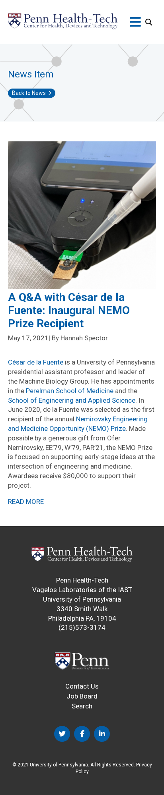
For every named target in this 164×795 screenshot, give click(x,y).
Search (82, 706)
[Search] (148, 22)
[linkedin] (102, 734)
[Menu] (135, 22)
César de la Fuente (35, 362)
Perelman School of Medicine (69, 391)
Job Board (82, 696)
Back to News (29, 93)
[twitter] (62, 734)
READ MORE (26, 502)
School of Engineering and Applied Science (71, 400)
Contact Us (82, 686)
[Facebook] (82, 734)
